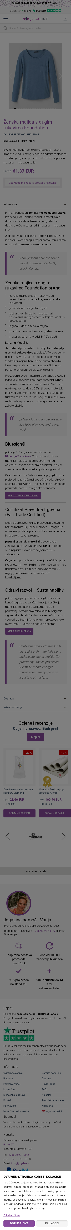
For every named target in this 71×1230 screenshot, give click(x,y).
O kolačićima (11, 1215)
